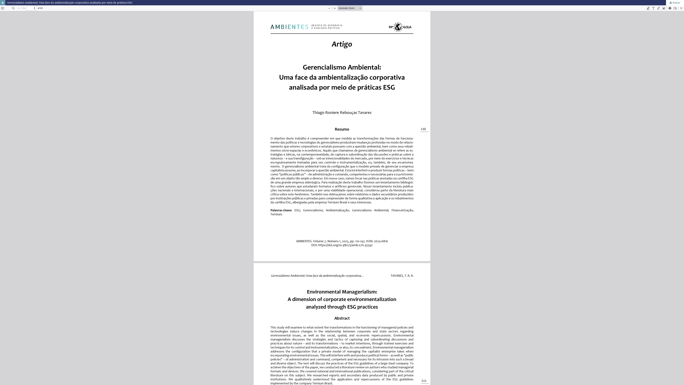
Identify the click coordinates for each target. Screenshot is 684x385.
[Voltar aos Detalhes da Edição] (2, 2)
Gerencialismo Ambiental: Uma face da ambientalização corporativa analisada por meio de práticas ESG (69, 2)
